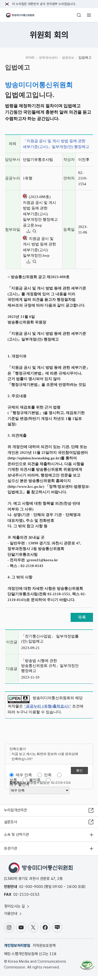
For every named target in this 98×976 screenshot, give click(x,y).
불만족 (34, 780)
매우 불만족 (19, 784)
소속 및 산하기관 (16, 834)
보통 (13, 780)
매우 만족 (24, 775)
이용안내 (11, 913)
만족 (48, 775)
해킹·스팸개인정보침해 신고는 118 (30, 954)
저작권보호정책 (44, 945)
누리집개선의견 (15, 810)
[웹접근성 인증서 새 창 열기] (87, 963)
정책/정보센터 (48, 57)
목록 (82, 617)
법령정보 (68, 57)
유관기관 (10, 848)
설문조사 (10, 822)
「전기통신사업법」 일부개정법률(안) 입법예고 (50, 638)
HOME (30, 57)
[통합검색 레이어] (79, 15)
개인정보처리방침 (17, 945)
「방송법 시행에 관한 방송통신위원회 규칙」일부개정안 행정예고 (50, 666)
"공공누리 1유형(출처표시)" (47, 706)
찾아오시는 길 (15, 906)
